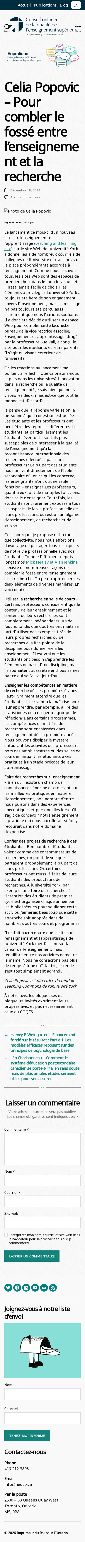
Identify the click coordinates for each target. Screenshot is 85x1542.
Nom (9, 1172)
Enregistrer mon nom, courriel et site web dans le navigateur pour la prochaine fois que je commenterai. (44, 1239)
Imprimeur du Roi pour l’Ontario (42, 1532)
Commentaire (16, 1130)
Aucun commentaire (25, 197)
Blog (64, 5)
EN (75, 5)
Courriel (12, 1193)
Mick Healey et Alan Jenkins (51, 562)
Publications (45, 5)
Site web (11, 1214)
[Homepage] (42, 26)
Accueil (24, 5)
